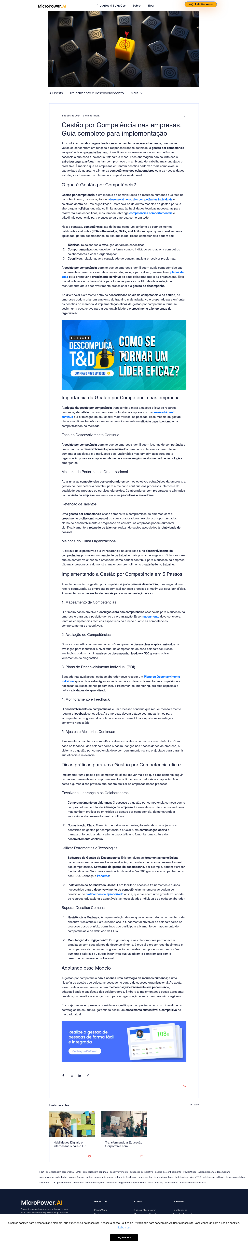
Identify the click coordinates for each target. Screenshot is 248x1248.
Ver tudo (194, 1104)
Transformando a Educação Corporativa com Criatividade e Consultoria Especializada (123, 1144)
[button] (111, 5)
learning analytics (235, 1177)
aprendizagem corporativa (60, 1171)
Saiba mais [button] (124, 1227)
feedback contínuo (163, 1177)
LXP (53, 1182)
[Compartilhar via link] (88, 1075)
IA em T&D (195, 1177)
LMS (78, 1171)
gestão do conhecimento (168, 1171)
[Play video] (124, 355)
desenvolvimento (119, 1171)
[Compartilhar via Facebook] (63, 1075)
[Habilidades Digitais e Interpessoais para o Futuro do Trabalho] (72, 1124)
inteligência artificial (213, 1177)
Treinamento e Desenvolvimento (97, 93)
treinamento (171, 1182)
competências (76, 1177)
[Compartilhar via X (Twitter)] (71, 1075)
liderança (44, 1182)
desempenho (145, 1177)
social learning (155, 1182)
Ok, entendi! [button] (124, 1237)
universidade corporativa (193, 1182)
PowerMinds (189, 1171)
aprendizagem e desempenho (214, 1171)
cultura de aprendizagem (99, 1177)
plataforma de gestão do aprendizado (126, 1182)
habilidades (181, 1177)
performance (64, 1182)
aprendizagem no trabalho (53, 1177)
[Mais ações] (184, 116)
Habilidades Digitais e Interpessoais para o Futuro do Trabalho (72, 1144)
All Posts (56, 93)
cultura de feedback (125, 1177)
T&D (41, 1171)
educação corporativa (141, 1171)
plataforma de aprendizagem (88, 1182)
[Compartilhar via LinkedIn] (79, 1075)
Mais (134, 93)
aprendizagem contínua (95, 1171)
